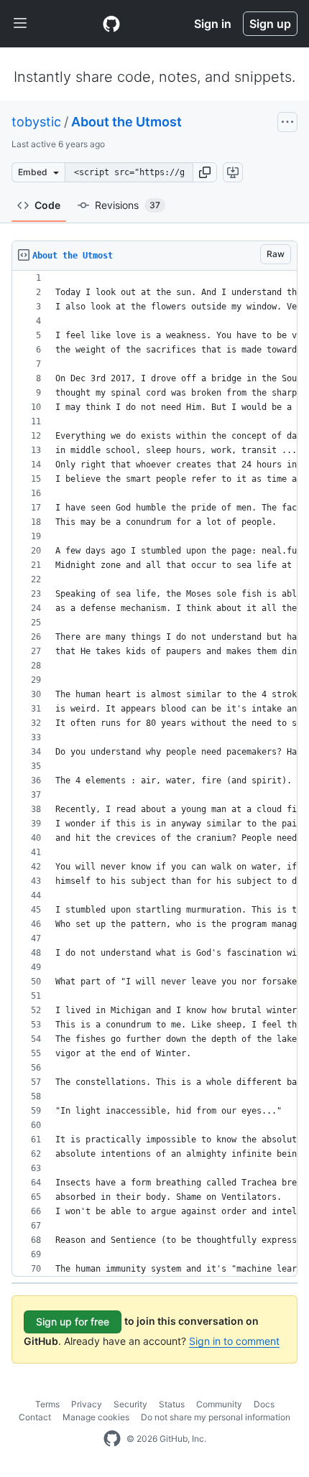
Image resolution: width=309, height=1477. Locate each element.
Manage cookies (96, 1417)
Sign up (270, 24)
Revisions (127, 205)
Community (219, 1404)
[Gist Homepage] (111, 23)
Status (172, 1404)
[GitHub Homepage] (112, 1439)
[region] (154, 774)
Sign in (212, 24)
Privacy (86, 1404)
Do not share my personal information (215, 1417)
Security (130, 1404)
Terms (47, 1404)
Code (47, 205)
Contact (35, 1417)
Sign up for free (72, 1321)
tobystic (36, 121)
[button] (205, 172)
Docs (264, 1404)
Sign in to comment (234, 1341)
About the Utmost (126, 121)
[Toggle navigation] (20, 23)
